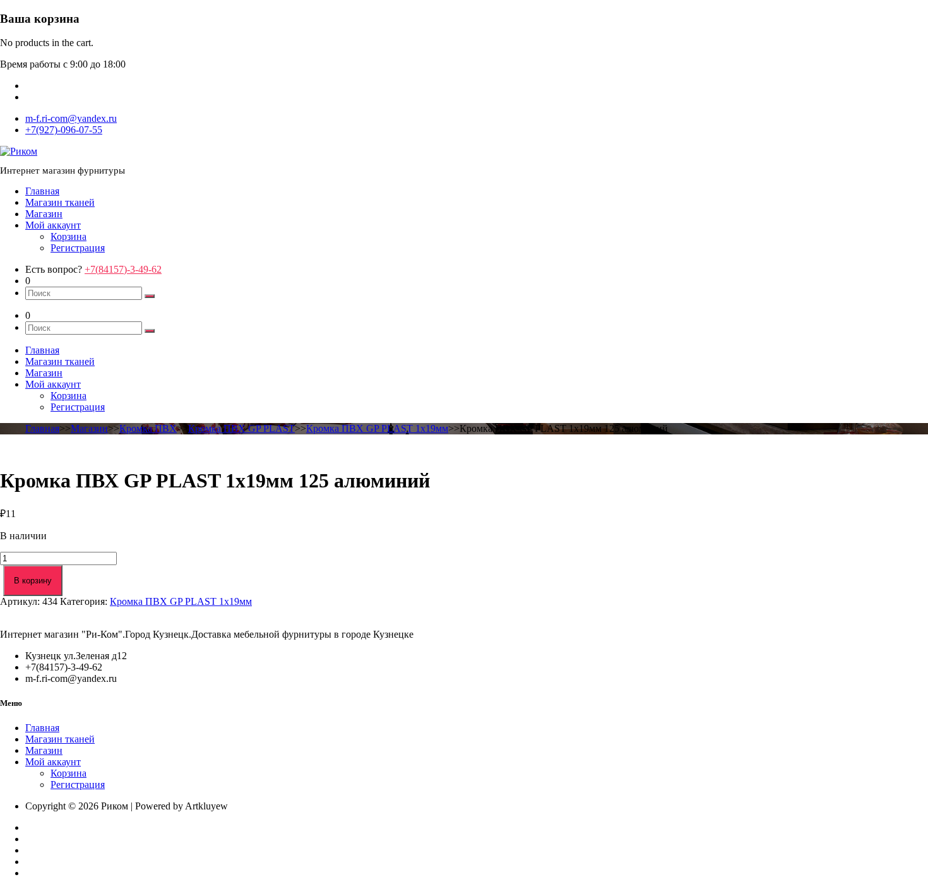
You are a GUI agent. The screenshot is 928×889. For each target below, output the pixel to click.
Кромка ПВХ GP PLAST (241, 428)
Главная (42, 191)
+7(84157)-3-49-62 (123, 269)
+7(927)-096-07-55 (63, 129)
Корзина (68, 236)
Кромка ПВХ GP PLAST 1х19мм (377, 428)
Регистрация (78, 247)
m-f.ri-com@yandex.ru (71, 118)
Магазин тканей (60, 202)
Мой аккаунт (53, 225)
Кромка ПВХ (148, 428)
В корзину (33, 580)
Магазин (43, 213)
